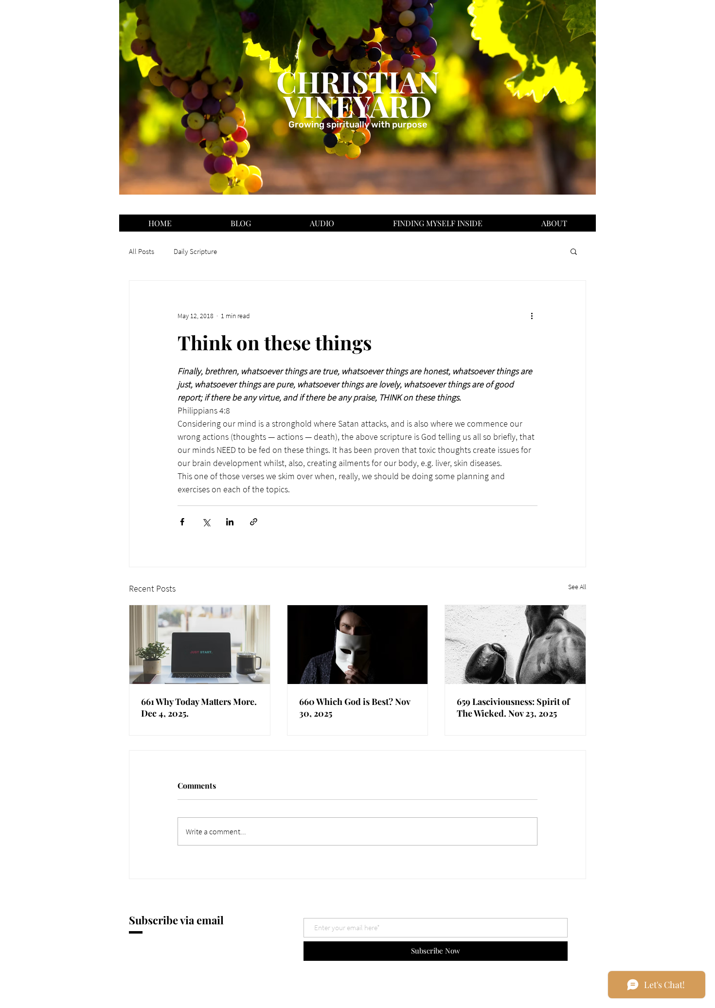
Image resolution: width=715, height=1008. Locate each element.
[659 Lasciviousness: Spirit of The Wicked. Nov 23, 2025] (515, 644)
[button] (573, 251)
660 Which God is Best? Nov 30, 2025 (354, 707)
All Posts (141, 251)
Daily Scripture (195, 251)
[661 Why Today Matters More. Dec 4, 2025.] (199, 644)
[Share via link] (253, 521)
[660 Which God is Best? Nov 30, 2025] (357, 644)
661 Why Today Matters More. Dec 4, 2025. (199, 707)
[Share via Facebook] (182, 521)
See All (577, 586)
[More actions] (531, 316)
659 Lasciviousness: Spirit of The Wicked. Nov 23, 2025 (513, 707)
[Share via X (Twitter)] (206, 521)
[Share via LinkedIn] (229, 521)
